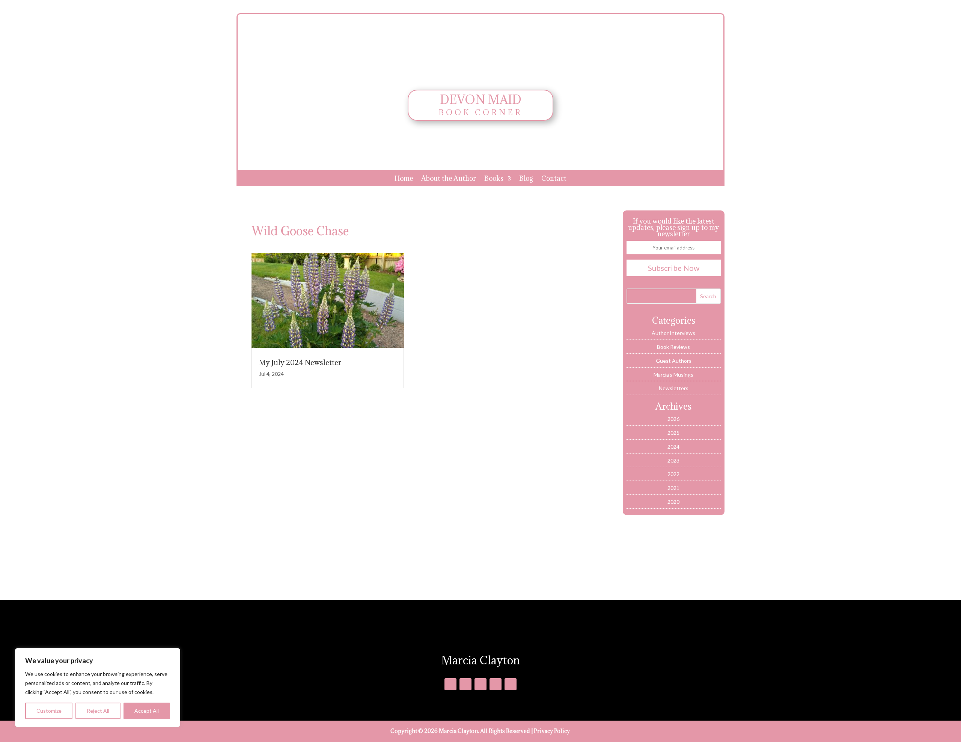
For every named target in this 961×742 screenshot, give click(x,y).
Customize (49, 710)
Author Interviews (673, 333)
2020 (673, 502)
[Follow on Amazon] (511, 684)
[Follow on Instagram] (496, 684)
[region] (97, 687)
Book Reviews (673, 347)
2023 (673, 460)
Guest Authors (673, 360)
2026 (673, 419)
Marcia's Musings (673, 374)
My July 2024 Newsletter (300, 362)
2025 (673, 433)
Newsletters (673, 388)
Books (493, 179)
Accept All (146, 710)
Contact (553, 179)
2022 (673, 474)
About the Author (448, 179)
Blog (526, 179)
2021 (673, 488)
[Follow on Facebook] (450, 684)
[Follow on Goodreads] (480, 684)
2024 (673, 446)
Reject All (98, 710)
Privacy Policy (552, 730)
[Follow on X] (465, 684)
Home (404, 179)
